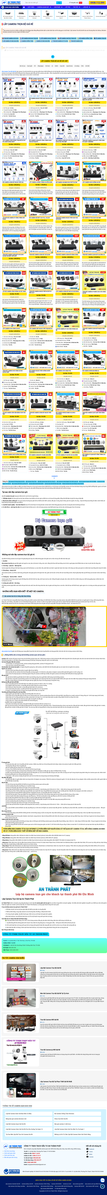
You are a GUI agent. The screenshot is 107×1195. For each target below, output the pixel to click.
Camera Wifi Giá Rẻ (79, 1186)
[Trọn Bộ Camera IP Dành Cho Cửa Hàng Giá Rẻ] (94, 281)
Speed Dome (69, 66)
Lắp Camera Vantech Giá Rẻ (13, 1184)
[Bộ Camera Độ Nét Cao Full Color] (41, 207)
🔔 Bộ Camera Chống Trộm (85, 38)
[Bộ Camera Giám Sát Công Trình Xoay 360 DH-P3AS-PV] (41, 129)
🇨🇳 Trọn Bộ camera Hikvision (10, 38)
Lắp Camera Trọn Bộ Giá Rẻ (18, 24)
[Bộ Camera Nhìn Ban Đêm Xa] (94, 360)
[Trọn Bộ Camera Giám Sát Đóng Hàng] (68, 244)
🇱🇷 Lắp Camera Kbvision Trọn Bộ (29, 38)
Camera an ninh (67, 1184)
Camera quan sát (43, 7)
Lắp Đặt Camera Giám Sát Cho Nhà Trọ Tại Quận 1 (69, 1129)
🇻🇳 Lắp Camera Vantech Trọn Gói (67, 38)
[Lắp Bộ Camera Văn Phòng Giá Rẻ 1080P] (14, 280)
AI (52, 66)
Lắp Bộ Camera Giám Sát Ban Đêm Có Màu (19, 1113)
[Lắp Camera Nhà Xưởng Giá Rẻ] (94, 171)
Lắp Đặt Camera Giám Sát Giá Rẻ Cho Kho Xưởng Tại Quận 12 (24, 1129)
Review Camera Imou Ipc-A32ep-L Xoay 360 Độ (73, 483)
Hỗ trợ (67, 7)
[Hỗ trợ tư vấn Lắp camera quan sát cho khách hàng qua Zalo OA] (102, 1180)
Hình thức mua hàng (9, 1151)
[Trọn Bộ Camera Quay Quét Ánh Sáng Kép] (94, 402)
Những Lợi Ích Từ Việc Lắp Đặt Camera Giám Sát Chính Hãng (73, 1134)
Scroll (102, 1186)
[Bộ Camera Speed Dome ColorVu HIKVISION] (68, 402)
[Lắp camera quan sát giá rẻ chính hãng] (24, 7)
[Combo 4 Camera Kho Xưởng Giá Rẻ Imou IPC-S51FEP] (94, 87)
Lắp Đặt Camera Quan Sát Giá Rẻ (15, 1124)
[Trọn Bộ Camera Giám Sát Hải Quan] (41, 244)
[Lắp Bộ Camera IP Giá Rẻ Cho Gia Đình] (68, 444)
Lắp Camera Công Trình (31, 481)
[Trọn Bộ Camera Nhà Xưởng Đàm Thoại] (14, 443)
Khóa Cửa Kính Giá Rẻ (61, 1119)
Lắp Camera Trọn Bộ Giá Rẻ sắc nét (54, 61)
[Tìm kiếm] (59, 2)
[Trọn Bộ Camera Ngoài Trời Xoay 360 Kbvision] (68, 207)
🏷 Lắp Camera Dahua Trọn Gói (48, 38)
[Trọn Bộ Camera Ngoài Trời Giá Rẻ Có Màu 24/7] (41, 280)
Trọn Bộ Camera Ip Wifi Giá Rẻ (50, 1050)
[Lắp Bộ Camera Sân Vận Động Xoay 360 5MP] (14, 402)
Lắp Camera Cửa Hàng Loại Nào (16, 1186)
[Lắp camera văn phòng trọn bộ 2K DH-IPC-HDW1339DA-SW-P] (14, 129)
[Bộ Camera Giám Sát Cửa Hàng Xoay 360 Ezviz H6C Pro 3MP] (68, 129)
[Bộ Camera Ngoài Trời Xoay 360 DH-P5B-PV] (41, 87)
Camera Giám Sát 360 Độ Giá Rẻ (36, 483)
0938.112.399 (97, 2)
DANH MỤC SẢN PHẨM (12, 7)
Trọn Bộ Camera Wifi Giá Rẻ (49, 1020)
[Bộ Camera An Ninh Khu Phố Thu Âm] (68, 171)
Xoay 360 (62, 66)
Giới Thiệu (31, 7)
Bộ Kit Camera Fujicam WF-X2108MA (87, 481)
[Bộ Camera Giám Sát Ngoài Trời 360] (14, 171)
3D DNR (87, 66)
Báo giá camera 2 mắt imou (63, 1124)
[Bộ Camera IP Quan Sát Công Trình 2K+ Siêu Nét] (94, 443)
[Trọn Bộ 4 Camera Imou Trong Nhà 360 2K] (68, 87)
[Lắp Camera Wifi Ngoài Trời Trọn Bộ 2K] (41, 317)
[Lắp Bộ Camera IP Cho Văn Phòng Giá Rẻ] (68, 318)
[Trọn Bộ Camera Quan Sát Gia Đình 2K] (94, 244)
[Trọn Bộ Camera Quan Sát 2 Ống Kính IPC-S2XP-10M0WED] (94, 129)
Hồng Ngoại (40, 66)
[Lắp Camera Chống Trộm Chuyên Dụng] (41, 171)
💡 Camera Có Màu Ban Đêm (42, 41)
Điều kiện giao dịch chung (10, 1157)
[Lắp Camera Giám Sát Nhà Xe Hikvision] (68, 280)
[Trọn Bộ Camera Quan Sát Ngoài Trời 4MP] (94, 317)
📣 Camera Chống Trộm (26, 41)
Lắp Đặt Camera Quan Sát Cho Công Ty (47, 481)
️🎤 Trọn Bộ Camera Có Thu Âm (59, 41)
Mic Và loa (22, 66)
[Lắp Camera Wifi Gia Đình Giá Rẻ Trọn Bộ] (14, 87)
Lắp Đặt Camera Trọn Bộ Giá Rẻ (50, 968)
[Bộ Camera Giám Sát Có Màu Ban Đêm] (41, 444)
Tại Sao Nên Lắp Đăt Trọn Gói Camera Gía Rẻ (19, 1134)
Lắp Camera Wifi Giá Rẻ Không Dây (64, 1186)
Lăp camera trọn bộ (7, 651)
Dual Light (29, 66)
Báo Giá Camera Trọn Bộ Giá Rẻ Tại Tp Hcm (54, 993)
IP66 (82, 66)
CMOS (56, 66)
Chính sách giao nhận (9, 1153)
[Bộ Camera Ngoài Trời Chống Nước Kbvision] (41, 360)
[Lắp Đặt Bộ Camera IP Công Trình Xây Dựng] (14, 207)
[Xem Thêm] (54, 56)
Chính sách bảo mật (9, 1155)
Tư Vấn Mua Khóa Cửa (60, 1188)
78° (35, 66)
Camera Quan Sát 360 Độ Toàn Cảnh (53, 483)
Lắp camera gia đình (78, 1184)
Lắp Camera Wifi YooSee (92, 1186)
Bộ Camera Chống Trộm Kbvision (64, 1113)
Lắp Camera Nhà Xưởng (47, 1186)
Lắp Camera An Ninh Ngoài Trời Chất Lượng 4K (67, 481)
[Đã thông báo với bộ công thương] (11, 1171)
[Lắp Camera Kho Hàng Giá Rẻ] (14, 317)
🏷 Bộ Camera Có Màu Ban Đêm (10, 41)
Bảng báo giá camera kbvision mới (16, 1119)
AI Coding (77, 66)
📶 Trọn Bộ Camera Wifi (76, 41)
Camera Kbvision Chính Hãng (42, 1184)
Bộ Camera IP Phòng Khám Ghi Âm (17, 481)
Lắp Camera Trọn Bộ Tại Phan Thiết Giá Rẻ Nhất (56, 1081)
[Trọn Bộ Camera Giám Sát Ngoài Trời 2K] (41, 402)
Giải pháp (57, 7)
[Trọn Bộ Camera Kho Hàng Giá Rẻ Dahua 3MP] (14, 360)
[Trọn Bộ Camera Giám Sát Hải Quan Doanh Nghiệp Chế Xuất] (14, 244)
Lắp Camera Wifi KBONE (46, 1188)
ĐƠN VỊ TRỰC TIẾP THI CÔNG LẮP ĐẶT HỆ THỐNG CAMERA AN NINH (53, 1180)
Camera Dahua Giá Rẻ (27, 1184)
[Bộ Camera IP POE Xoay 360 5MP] (94, 207)
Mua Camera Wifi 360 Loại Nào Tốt (20, 483)
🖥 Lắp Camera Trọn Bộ (100, 38)
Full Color (47, 66)
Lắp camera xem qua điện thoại (93, 1184)
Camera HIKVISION (56, 1184)
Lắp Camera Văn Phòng (33, 1186)
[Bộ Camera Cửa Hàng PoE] (68, 360)
